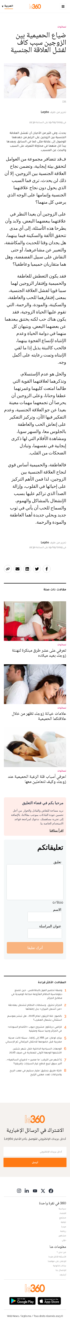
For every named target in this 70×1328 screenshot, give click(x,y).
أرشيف (63, 1274)
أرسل (35, 1162)
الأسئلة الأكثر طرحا (57, 1256)
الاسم (57, 910)
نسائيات (61, 26)
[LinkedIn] (27, 1190)
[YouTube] (35, 1190)
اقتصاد (63, 1213)
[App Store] (49, 1300)
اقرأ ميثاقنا (56, 830)
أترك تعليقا (35, 948)
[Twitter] (43, 1190)
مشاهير (62, 1235)
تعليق (57, 862)
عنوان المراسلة (50, 926)
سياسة (62, 1208)
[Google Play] (22, 1300)
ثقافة (63, 1222)
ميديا (63, 1226)
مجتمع (62, 1217)
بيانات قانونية (59, 1265)
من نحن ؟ (61, 1252)
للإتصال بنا (61, 1270)
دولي (64, 1240)
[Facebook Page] (51, 1190)
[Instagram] (19, 1190)
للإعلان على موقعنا (57, 1261)
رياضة (63, 1231)
